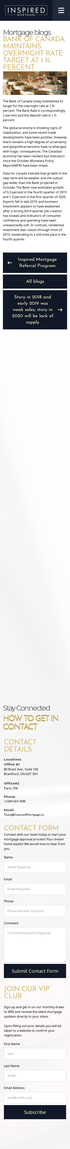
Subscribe (35, 1112)
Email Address (14, 1088)
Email (8, 879)
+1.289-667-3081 (15, 801)
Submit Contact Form (35, 971)
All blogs (35, 281)
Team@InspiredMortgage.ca (24, 814)
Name (8, 857)
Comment (11, 923)
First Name (12, 1044)
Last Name (11, 1066)
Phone (8, 901)
